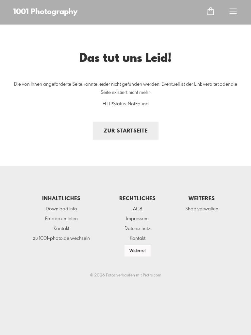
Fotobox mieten (61, 219)
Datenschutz (137, 228)
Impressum (137, 219)
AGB (137, 209)
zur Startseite (126, 131)
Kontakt (61, 228)
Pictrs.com (152, 275)
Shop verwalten (201, 209)
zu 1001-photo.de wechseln (61, 238)
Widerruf (137, 251)
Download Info (61, 209)
